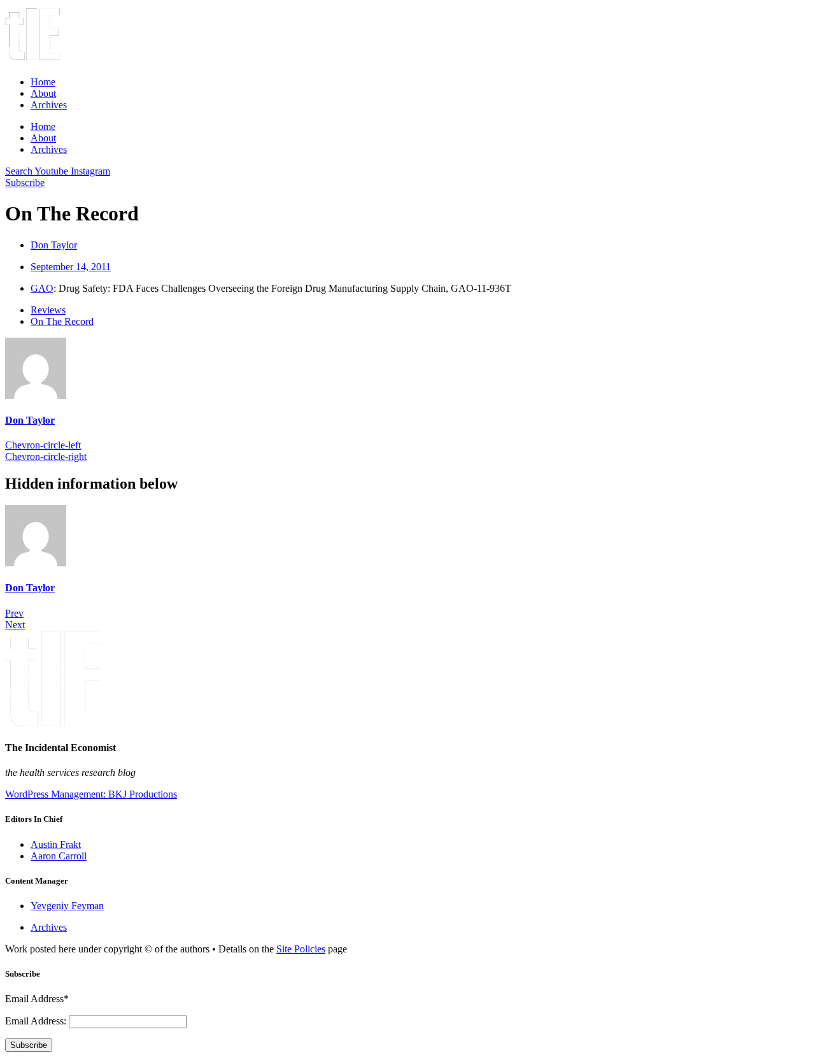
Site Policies (300, 949)
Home (43, 81)
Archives (49, 104)
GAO (42, 288)
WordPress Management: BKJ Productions (91, 794)
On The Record (62, 321)
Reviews (48, 310)
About (43, 93)
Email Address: (37, 1020)
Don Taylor (30, 420)
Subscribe (28, 1045)
